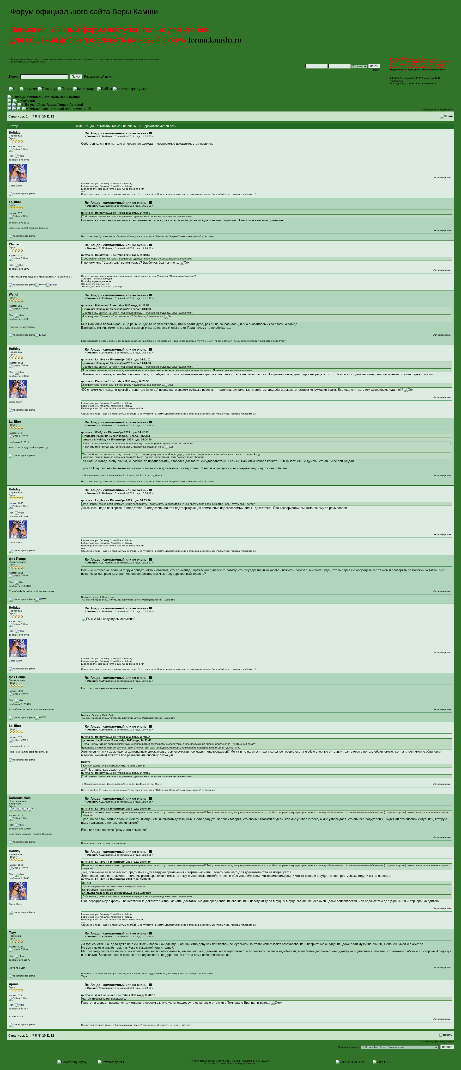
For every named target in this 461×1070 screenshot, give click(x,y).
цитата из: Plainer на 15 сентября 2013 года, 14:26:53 (115, 305)
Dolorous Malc (19, 798)
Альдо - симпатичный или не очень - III (60, 108)
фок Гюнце (17, 559)
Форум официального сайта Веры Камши (47, 97)
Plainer (14, 244)
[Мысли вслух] (40, 599)
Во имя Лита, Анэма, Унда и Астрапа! (54, 104)
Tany (12, 932)
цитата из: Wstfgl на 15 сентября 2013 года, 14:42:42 (115, 432)
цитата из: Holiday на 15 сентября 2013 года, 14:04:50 (115, 212)
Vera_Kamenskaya (426, 83)
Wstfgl (13, 294)
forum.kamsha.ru (214, 39)
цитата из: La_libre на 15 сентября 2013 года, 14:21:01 (116, 359)
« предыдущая (429, 109)
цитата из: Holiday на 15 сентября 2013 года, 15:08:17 (115, 736)
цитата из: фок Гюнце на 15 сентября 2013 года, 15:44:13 (118, 995)
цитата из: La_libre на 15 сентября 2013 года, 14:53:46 (116, 500)
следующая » (446, 109)
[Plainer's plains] (40, 284)
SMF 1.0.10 (262, 1060)
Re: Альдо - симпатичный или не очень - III (118, 133)
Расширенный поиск (98, 76)
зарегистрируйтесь (84, 59)
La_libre (15, 202)
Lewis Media (227, 1063)
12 (52, 116)
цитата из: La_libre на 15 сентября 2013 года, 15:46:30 (116, 808)
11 (48, 116)
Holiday (14, 132)
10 (44, 116)
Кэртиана (28, 101)
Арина (13, 984)
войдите (62, 59)
